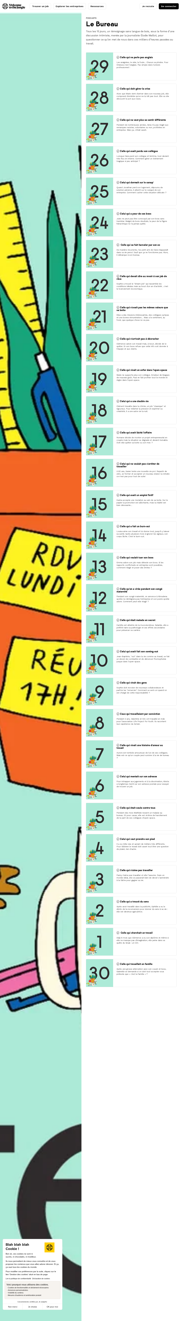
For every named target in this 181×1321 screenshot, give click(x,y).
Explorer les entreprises (69, 6)
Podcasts (91, 18)
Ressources (97, 6)
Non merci (12, 1307)
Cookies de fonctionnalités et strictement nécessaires (28, 1288)
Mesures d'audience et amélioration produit (24, 1295)
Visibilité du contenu (15, 1293)
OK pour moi (52, 1307)
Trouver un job (40, 6)
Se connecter (168, 6)
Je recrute (148, 6)
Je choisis (32, 1307)
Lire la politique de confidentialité (18, 1279)
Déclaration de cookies (41, 1279)
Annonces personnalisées (18, 1290)
